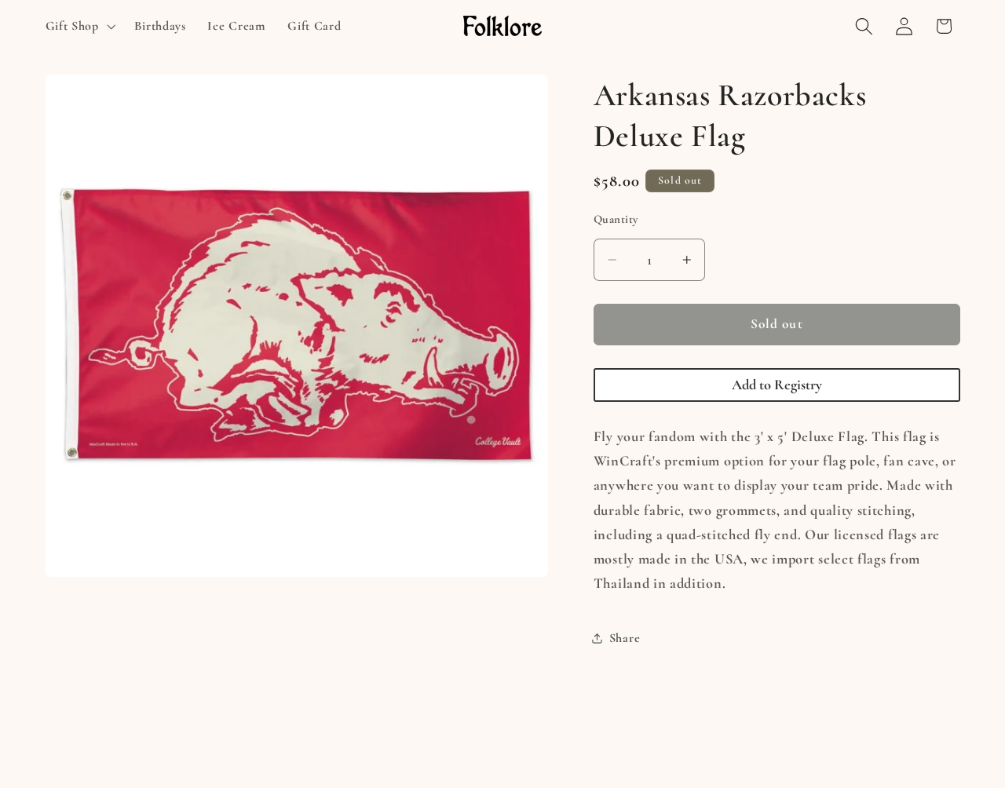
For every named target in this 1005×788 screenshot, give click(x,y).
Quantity (616, 219)
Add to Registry (777, 384)
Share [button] (624, 638)
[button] (79, 26)
